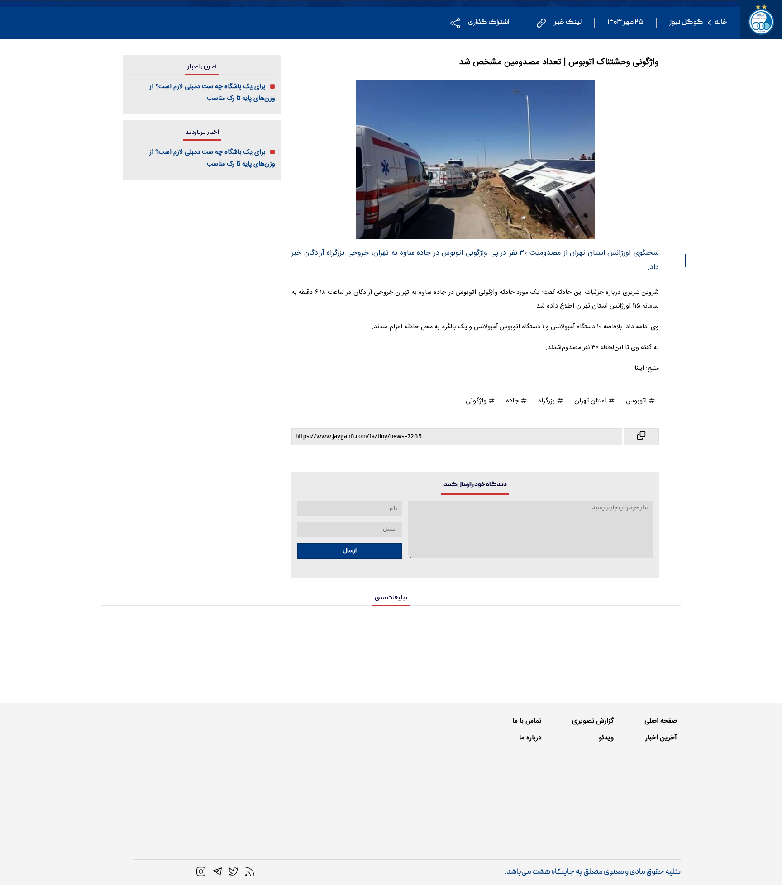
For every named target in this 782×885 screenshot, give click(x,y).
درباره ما (530, 737)
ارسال (350, 550)
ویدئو (606, 737)
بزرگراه (547, 401)
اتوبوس (637, 401)
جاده (513, 401)
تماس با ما (526, 721)
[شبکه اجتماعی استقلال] (233, 872)
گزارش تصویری (593, 721)
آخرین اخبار (661, 737)
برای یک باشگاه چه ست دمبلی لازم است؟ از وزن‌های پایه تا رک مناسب (212, 92)
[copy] (640, 436)
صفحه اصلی (660, 721)
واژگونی (477, 401)
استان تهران (591, 401)
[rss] (249, 872)
